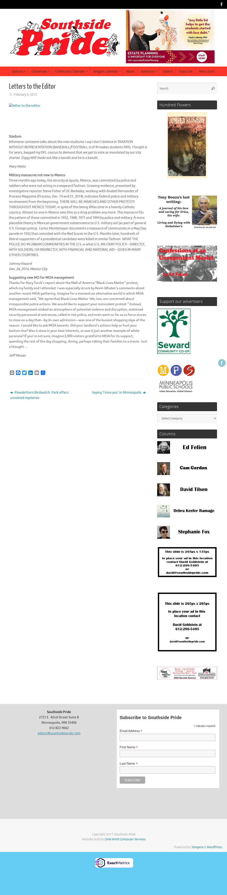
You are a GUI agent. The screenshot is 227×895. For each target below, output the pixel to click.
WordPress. (215, 847)
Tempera (197, 847)
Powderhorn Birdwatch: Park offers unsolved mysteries (39, 395)
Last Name (129, 763)
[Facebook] (222, 4)
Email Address (131, 731)
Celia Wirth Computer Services (124, 839)
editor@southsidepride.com (59, 733)
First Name (129, 747)
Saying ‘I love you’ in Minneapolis (117, 392)
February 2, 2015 (25, 95)
